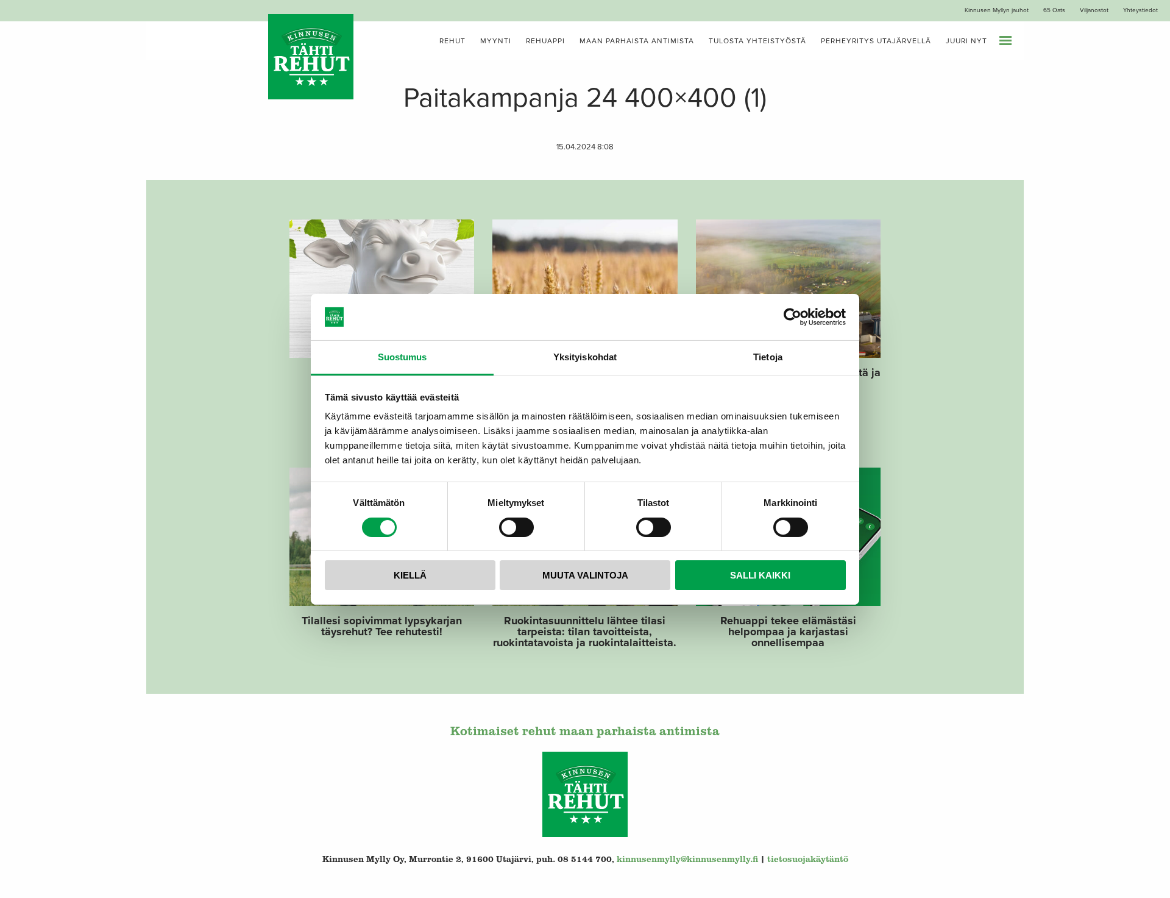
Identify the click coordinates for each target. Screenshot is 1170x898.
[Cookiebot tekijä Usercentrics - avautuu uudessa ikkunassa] (792, 317)
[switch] (516, 527)
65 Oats (1054, 10)
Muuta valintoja (585, 575)
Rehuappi (545, 41)
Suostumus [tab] (402, 357)
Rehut (452, 41)
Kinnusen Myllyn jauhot (997, 10)
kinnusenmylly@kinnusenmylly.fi (687, 858)
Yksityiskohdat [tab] (585, 357)
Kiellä (410, 575)
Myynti (495, 41)
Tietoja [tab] (767, 357)
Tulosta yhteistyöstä (757, 41)
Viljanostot (1094, 10)
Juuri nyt (966, 41)
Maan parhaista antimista (637, 41)
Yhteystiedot (1140, 10)
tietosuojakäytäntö (807, 858)
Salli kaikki (760, 575)
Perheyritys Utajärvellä (876, 41)
